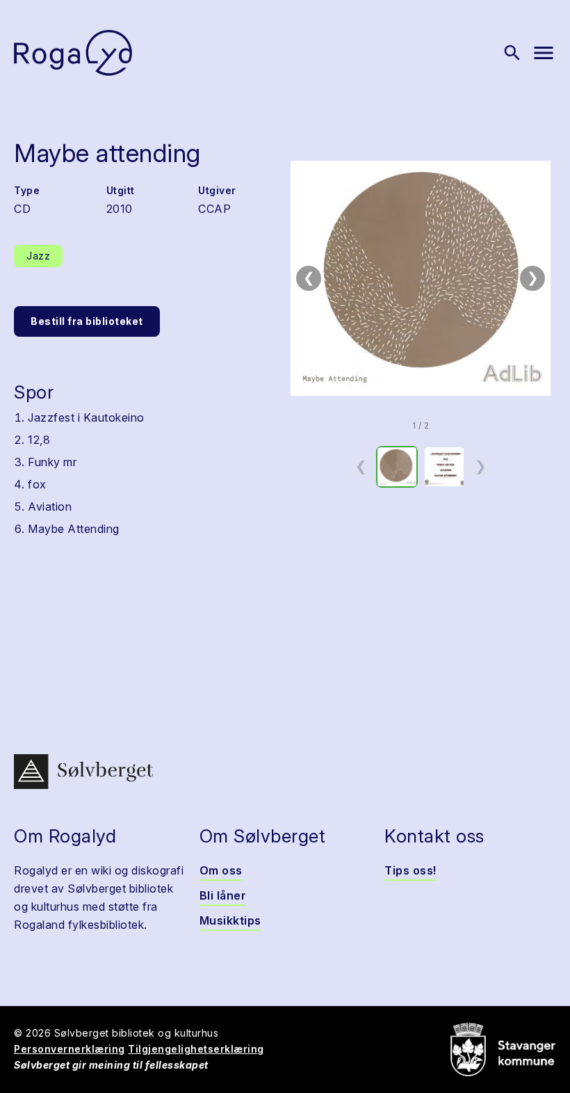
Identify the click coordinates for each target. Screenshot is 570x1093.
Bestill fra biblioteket (87, 321)
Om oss (221, 870)
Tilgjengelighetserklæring (196, 1049)
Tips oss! (410, 870)
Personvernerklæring (69, 1049)
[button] (421, 278)
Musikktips (230, 920)
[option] (397, 467)
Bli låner (223, 895)
